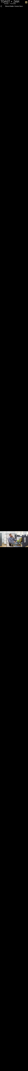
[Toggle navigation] (26, 2)
